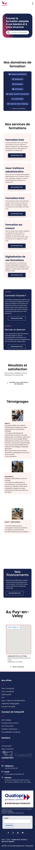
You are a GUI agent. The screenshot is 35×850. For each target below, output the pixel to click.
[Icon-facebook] (8, 833)
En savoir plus (17, 155)
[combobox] (17, 32)
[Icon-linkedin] (18, 833)
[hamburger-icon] (33, 3)
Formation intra (14, 198)
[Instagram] (13, 833)
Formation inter (14, 139)
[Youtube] (23, 833)
